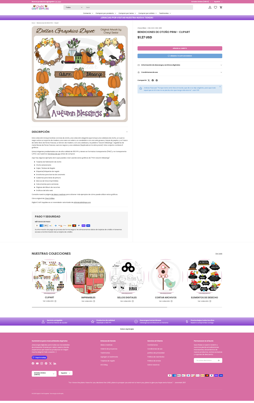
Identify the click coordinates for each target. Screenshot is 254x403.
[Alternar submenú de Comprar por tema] (135, 13)
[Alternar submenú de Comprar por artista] (156, 13)
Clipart (49, 297)
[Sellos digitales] (127, 276)
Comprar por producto (105, 13)
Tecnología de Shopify (57, 393)
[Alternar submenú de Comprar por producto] (115, 13)
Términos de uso (53, 154)
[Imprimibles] (88, 276)
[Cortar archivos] (165, 276)
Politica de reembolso (155, 357)
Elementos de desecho (204, 297)
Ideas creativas (106, 345)
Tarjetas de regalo (108, 361)
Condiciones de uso (154, 349)
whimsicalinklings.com (82, 202)
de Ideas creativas (58, 194)
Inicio (33, 23)
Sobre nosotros (153, 365)
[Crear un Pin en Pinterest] (157, 80)
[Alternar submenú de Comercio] (92, 13)
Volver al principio (127, 329)
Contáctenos (152, 345)
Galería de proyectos (109, 349)
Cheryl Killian (142, 28)
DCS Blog (104, 365)
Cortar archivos (165, 297)
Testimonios (164, 13)
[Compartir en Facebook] (153, 80)
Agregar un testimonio (109, 357)
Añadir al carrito (180, 48)
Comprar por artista (146, 13)
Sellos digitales (127, 297)
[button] (221, 7)
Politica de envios (154, 361)
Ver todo (218, 253)
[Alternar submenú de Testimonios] (170, 13)
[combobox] (128, 7)
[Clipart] (49, 276)
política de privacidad (155, 353)
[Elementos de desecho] (204, 276)
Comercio (87, 13)
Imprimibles (88, 297)
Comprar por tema (126, 13)
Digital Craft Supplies (42, 393)
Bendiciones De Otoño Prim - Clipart (47, 23)
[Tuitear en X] (149, 80)
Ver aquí (58, 2)
